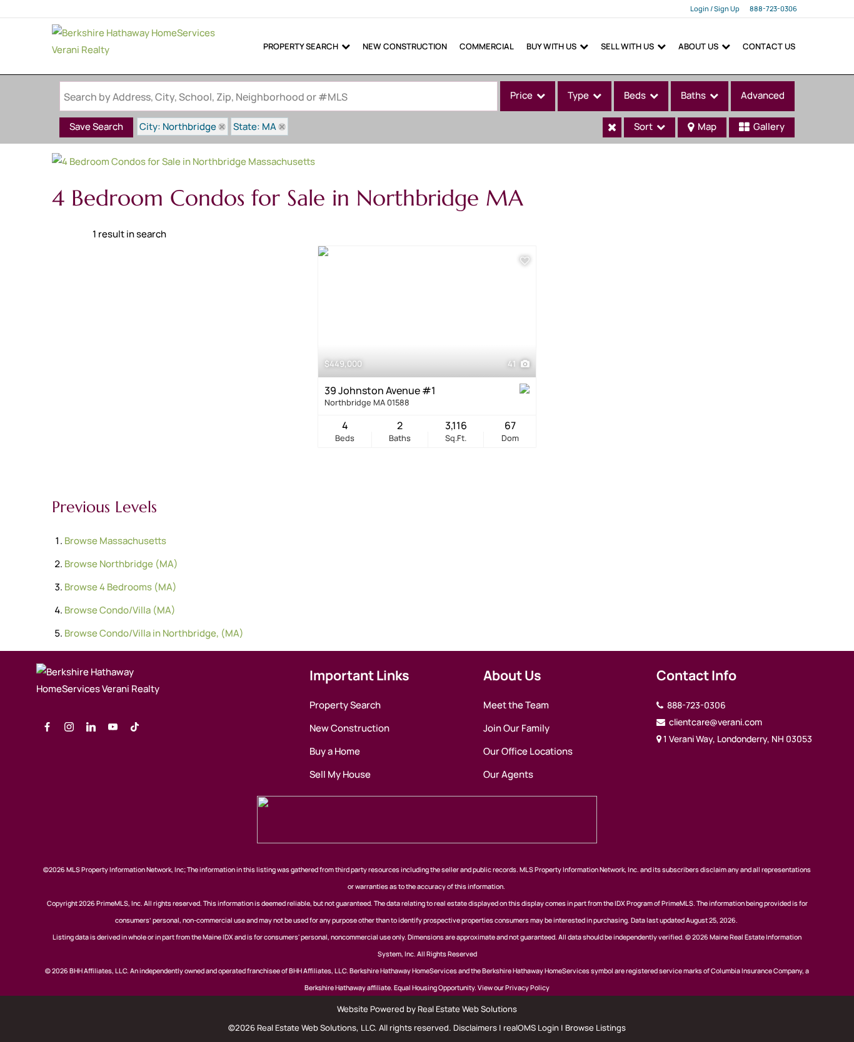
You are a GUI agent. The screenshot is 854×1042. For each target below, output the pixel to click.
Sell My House (340, 774)
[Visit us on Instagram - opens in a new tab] (69, 727)
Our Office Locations (528, 751)
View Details (427, 312)
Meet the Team (516, 705)
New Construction (405, 46)
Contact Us (769, 46)
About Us (698, 46)
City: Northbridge (177, 126)
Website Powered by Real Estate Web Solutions (427, 1009)
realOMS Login (531, 1027)
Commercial (487, 46)
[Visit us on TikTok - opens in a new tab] (134, 727)
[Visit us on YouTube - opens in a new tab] (113, 727)
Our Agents (508, 774)
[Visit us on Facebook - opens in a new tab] (47, 727)
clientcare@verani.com (714, 722)
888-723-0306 (773, 8)
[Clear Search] (612, 127)
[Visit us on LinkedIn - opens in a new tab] (91, 727)
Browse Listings (595, 1027)
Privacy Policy (527, 987)
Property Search (300, 46)
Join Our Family (516, 728)
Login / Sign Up (715, 8)
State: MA (254, 126)
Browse (115, 540)
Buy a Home (334, 751)
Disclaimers (475, 1027)
